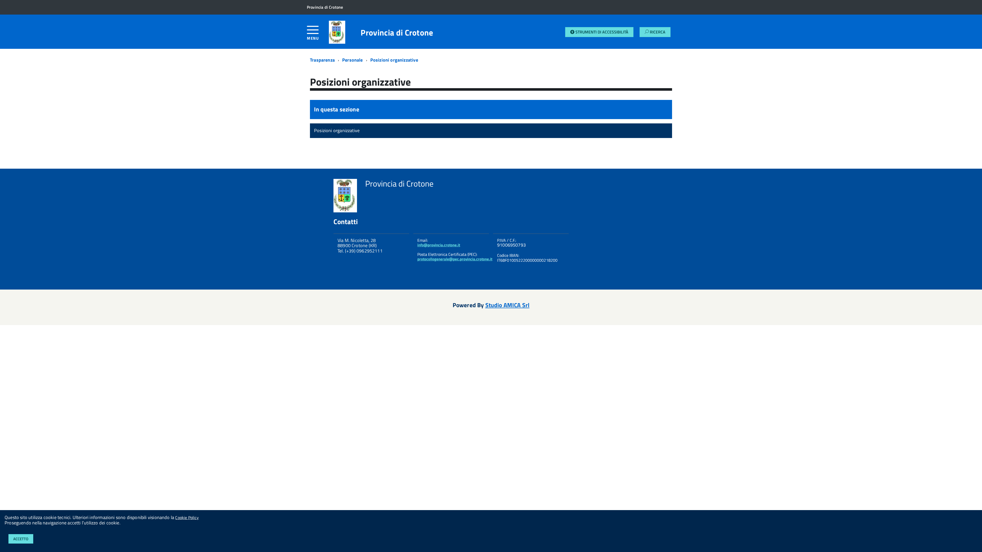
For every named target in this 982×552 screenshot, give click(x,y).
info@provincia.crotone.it (438, 245)
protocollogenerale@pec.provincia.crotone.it (454, 259)
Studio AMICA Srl (507, 305)
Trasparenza (322, 59)
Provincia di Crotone (397, 32)
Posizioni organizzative (394, 59)
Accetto (20, 539)
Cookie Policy (186, 517)
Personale (352, 59)
